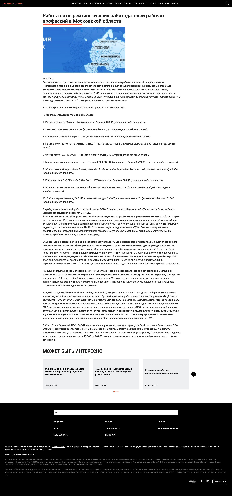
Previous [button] (38, 374)
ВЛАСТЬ (109, 3)
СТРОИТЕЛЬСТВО (123, 3)
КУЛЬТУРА (151, 3)
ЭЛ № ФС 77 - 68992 (58, 447)
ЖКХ (85, 3)
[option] (66, 374)
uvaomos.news (12, 3)
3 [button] (118, 391)
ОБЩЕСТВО (76, 3)
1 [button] (114, 391)
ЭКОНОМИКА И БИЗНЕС (168, 3)
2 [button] (116, 391)
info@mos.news (46, 449)
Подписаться (220, 481)
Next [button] (193, 374)
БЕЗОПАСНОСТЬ (97, 3)
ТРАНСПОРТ (138, 3)
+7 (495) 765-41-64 (34, 449)
